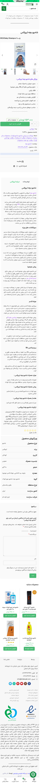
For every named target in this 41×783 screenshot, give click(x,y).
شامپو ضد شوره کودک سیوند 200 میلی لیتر (10, 608)
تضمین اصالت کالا (33, 695)
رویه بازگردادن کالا (14, 701)
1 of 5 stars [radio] (27, 531)
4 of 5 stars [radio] (23, 531)
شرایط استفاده (15, 695)
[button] (37, 55)
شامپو (20, 136)
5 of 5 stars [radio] (22, 531)
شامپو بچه (28, 144)
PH (18, 204)
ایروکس (32, 129)
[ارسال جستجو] (4, 8)
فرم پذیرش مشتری (14, 690)
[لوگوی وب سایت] (29, 4)
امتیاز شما (33, 531)
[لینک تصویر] (31, 712)
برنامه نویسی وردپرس (19, 773)
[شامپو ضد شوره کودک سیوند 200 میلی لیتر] (10, 597)
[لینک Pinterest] (17, 683)
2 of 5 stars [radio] (26, 531)
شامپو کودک (14, 136)
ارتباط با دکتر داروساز (32, 690)
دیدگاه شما (32, 534)
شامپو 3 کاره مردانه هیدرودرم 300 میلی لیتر (29, 608)
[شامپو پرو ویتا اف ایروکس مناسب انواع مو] (10, 628)
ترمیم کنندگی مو (31, 278)
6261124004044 (23, 147)
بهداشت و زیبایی (28, 136)
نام (35, 559)
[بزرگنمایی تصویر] (35, 64)
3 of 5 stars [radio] (25, 531)
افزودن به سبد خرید (15, 124)
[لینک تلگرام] (14, 166)
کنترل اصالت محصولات (32, 701)
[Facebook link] (29, 683)
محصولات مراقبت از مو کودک (13, 18)
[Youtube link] (21, 683)
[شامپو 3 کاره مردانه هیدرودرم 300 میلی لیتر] (29, 597)
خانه (36, 16)
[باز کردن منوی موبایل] (37, 4)
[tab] (26, 182)
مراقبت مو (30, 140)
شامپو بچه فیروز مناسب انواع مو (29, 639)
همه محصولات (28, 16)
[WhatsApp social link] (17, 166)
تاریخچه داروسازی (14, 698)
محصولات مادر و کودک (15, 16)
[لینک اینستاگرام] (25, 683)
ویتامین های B (12, 317)
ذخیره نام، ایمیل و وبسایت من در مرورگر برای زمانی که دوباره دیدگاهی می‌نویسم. (21, 569)
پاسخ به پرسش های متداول (12, 693)
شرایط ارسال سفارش (32, 698)
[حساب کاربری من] (7, 4)
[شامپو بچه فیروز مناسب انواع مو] (29, 628)
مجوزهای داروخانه (33, 693)
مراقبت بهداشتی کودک (31, 18)
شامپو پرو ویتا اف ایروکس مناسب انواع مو (10, 639)
